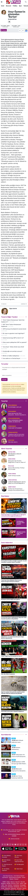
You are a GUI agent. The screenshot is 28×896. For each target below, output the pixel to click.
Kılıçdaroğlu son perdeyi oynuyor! (12, 351)
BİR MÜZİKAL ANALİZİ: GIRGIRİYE (14, 454)
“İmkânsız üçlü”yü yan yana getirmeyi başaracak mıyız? (16, 435)
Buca (17, 883)
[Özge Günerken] (4, 406)
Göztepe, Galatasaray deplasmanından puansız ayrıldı (19, 748)
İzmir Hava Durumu (18, 856)
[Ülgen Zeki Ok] (3, 12)
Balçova (13, 882)
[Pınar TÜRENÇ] (4, 474)
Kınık (25, 886)
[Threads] (20, 844)
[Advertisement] (14, 796)
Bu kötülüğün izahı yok (14, 407)
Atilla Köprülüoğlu (14, 418)
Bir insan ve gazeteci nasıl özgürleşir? (14, 333)
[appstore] (7, 849)
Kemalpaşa (16, 886)
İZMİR (4, 882)
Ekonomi (8, 6)
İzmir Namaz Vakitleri (6, 860)
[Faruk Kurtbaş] (4, 481)
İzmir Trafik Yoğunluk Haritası (19, 860)
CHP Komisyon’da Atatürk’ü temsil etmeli (14, 329)
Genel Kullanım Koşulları (15, 877)
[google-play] (20, 849)
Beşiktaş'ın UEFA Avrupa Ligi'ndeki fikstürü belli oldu (19, 763)
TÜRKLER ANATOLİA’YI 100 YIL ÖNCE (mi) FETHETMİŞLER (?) (17, 482)
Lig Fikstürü (5, 877)
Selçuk (12, 890)
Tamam (22, 894)
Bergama (3, 883)
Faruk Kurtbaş (12, 480)
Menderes (7, 888)
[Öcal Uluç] (4, 467)
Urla (23, 890)
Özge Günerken (12, 405)
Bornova (13, 883)
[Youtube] (15, 844)
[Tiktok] (18, 844)
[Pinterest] (7, 844)
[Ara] (25, 2)
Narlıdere (19, 888)
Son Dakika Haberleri (5, 869)
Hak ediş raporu (13, 442)
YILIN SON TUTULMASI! (15, 428)
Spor (20, 6)
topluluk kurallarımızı (15, 384)
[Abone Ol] (26, 30)
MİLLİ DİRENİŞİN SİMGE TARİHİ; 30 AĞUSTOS (15, 421)
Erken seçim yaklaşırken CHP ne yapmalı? (15, 342)
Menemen (13, 888)
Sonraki (23, 304)
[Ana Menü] (1, 2)
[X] (5, 844)
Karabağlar (23, 885)
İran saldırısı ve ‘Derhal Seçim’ (12, 358)
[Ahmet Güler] (4, 488)
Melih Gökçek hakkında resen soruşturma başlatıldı (18, 741)
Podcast (16, 879)
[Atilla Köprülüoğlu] (4, 420)
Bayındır (18, 882)
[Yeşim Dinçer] (4, 427)
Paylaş (4, 30)
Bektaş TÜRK (11, 452)
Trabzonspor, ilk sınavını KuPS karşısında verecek (19, 755)
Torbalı (19, 890)
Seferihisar (7, 890)
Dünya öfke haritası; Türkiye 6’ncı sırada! (16, 468)
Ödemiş (24, 888)
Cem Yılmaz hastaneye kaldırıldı (17, 777)
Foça (6, 885)
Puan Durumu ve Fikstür (7, 865)
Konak (2, 888)
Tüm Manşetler (20, 864)
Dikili (3, 885)
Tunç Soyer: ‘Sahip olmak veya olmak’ (13, 347)
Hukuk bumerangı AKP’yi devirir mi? (13, 338)
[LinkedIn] (13, 844)
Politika (15, 6)
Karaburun (4, 886)
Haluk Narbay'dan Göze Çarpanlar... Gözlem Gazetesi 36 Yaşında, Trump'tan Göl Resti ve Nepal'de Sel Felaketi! (17, 414)
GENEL (13, 738)
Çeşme (21, 883)
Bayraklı (23, 882)
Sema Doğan (11, 459)
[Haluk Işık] (4, 441)
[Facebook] (2, 844)
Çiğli (25, 883)
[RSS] (25, 844)
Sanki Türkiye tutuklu (14, 475)
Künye (23, 877)
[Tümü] (26, 401)
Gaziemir (10, 885)
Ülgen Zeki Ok (12, 19)
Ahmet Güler (12, 487)
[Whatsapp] (23, 844)
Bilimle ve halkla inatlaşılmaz (11, 355)
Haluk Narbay (12, 411)
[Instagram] (10, 844)
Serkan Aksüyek (13, 432)
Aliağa (8, 882)
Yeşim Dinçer (12, 426)
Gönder (4, 379)
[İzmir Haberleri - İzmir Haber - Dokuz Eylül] (13, 2)
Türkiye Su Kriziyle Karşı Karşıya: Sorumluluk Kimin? (16, 489)
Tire (16, 890)
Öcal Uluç (11, 466)
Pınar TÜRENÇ (12, 473)
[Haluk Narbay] (4, 413)
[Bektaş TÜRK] (4, 453)
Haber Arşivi (19, 868)
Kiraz (21, 886)
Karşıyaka (10, 886)
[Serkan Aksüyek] (4, 434)
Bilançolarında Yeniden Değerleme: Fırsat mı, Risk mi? (17, 461)
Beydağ (8, 883)
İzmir (2, 6)
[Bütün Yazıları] (26, 317)
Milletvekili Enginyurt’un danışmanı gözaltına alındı (18, 770)
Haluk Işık (11, 440)
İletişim (11, 879)
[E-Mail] (9, 22)
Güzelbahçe (16, 885)
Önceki (4, 304)
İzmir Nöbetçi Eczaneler (6, 856)
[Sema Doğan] (4, 460)
